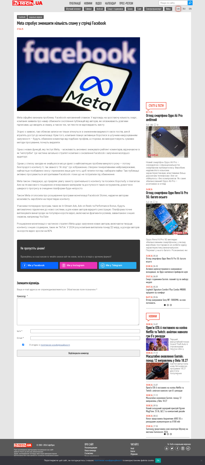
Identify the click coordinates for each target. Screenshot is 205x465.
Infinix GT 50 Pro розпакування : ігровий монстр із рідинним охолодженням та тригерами (168, 291)
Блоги (133, 451)
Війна (168, 8)
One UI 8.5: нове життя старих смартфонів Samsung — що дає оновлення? (164, 270)
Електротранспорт (153, 8)
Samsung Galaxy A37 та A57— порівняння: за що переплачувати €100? (167, 301)
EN (190, 9)
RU (184, 9)
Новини (88, 3)
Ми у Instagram (75, 265)
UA (178, 9)
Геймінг (88, 8)
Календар (110, 3)
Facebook (22, 17)
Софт (139, 8)
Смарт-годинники (115, 8)
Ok (158, 460)
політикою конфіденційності (55, 345)
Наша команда (90, 450)
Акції (132, 448)
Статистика (89, 453)
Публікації (75, 3)
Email (20, 338)
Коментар (22, 296)
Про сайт (89, 444)
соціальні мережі (35, 17)
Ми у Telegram (114, 265)
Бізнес (130, 8)
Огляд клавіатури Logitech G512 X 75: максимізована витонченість (162, 281)
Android (99, 8)
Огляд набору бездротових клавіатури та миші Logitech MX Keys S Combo (166, 260)
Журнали (134, 454)
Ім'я (19, 331)
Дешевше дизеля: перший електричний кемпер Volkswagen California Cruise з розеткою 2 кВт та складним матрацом (167, 432)
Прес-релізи (126, 3)
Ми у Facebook (36, 265)
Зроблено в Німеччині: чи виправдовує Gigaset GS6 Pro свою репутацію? (166, 410)
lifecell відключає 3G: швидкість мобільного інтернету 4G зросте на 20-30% (165, 399)
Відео (99, 3)
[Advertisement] (168, 39)
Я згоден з (49, 345)
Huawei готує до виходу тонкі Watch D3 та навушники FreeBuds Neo (164, 389)
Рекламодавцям (91, 447)
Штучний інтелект (73, 8)
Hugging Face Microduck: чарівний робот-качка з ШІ (167, 420)
